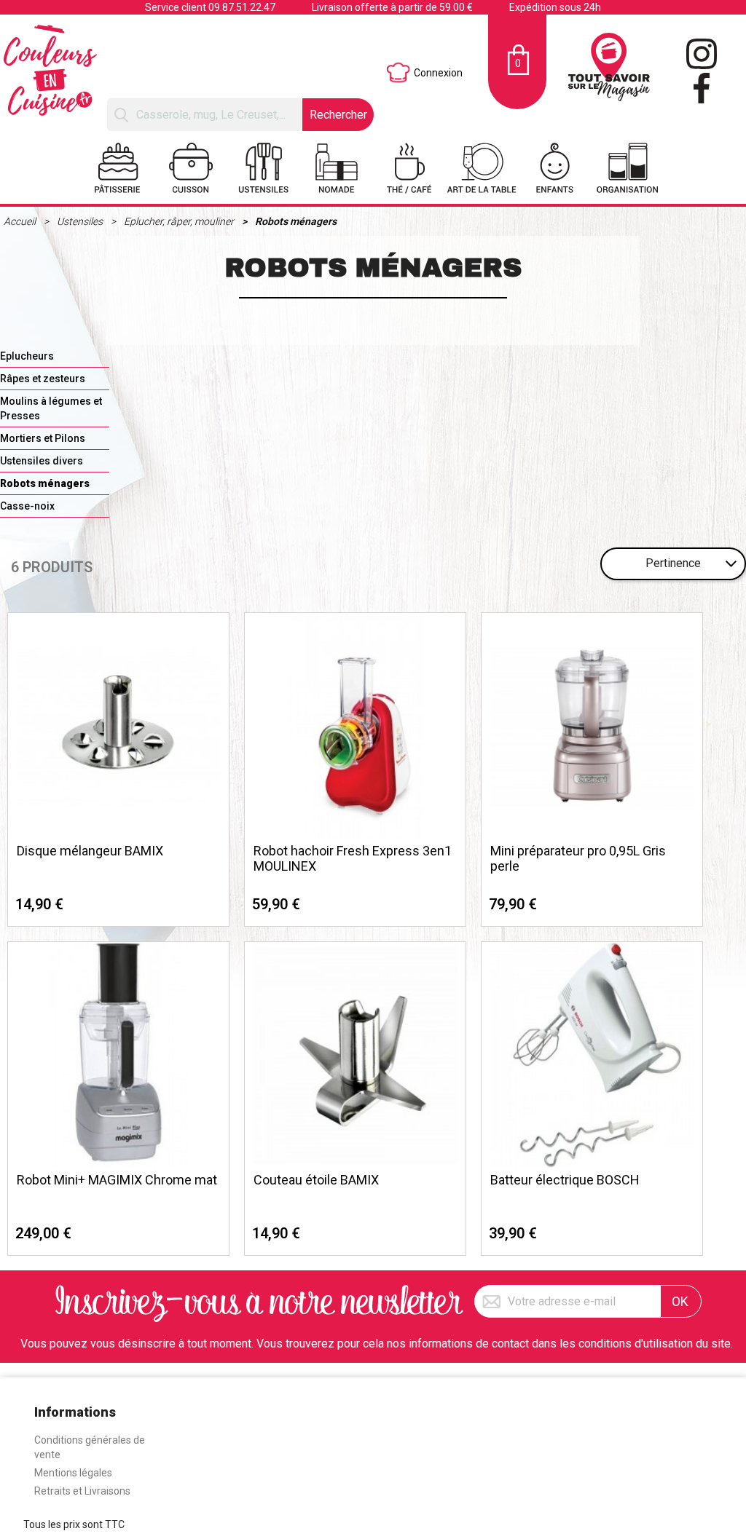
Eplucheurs (27, 356)
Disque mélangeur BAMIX (90, 850)
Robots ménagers (296, 221)
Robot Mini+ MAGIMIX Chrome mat (117, 1179)
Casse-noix (27, 506)
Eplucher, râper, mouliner (180, 221)
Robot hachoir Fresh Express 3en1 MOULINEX (353, 858)
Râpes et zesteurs (42, 378)
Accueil (21, 221)
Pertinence (673, 563)
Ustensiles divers (41, 461)
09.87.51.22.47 (241, 7)
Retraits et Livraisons (82, 1491)
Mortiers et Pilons (42, 438)
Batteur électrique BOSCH (565, 1179)
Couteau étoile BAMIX (316, 1179)
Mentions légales (73, 1473)
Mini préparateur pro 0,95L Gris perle (578, 858)
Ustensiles (81, 221)
